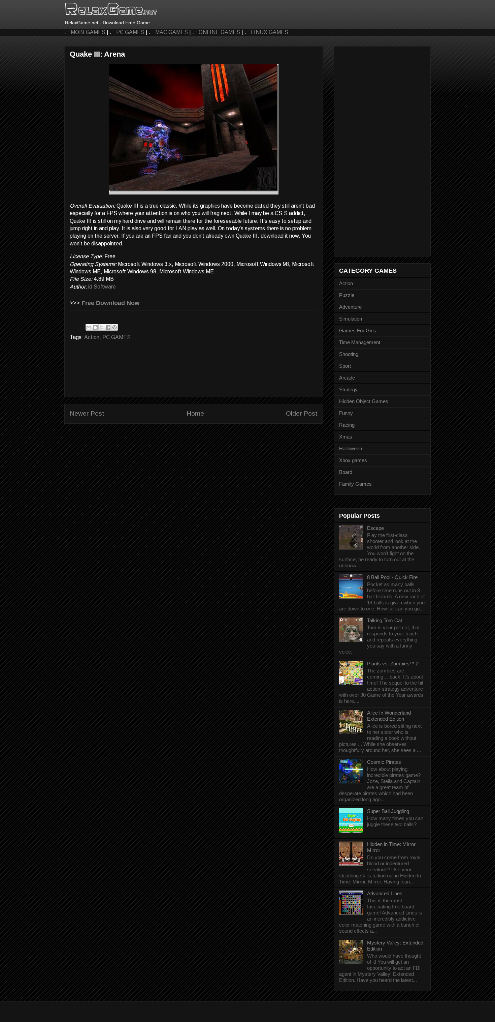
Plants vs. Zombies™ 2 (393, 663)
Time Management (359, 342)
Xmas (345, 437)
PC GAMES (130, 32)
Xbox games (353, 460)
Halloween (350, 448)
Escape (375, 528)
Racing (347, 425)
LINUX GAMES (269, 32)
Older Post (302, 413)
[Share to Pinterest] (114, 327)
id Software (102, 287)
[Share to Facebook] (108, 327)
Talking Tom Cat (384, 620)
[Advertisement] (193, 376)
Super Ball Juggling (388, 811)
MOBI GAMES (88, 32)
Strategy (348, 389)
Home (195, 413)
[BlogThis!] (95, 327)
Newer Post (87, 413)
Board (345, 472)
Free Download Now (110, 303)
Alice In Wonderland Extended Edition (389, 716)
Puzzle (346, 295)
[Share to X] (101, 327)
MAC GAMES (171, 32)
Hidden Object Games (363, 401)
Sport (345, 366)
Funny (346, 413)
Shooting (348, 354)
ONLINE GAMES (219, 32)
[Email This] (89, 327)
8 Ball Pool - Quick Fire (392, 577)
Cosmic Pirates (384, 762)
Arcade (347, 378)
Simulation (350, 319)
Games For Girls (357, 330)
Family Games (355, 484)
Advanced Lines (384, 893)
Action (91, 337)
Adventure (350, 307)
